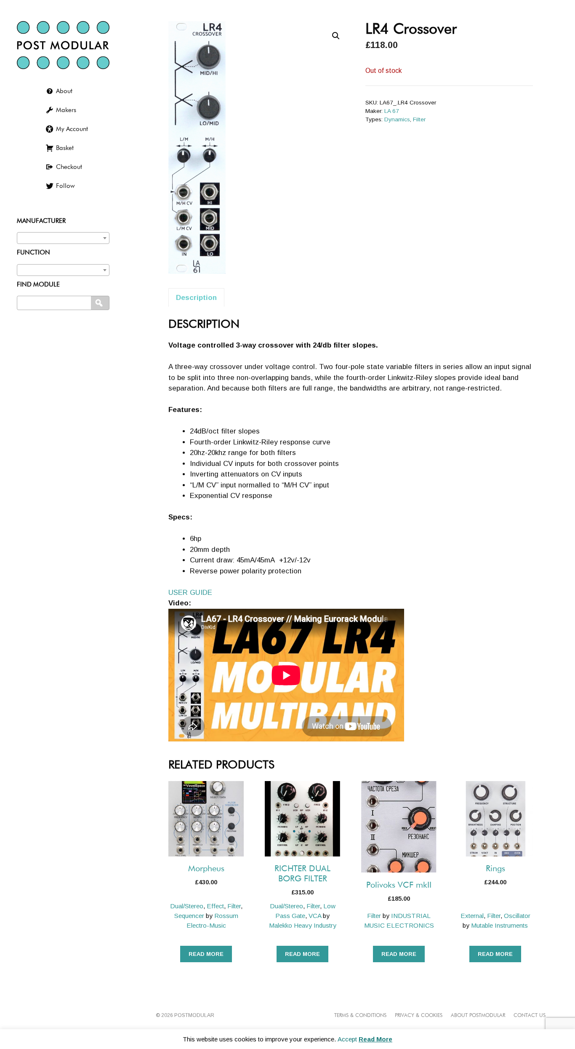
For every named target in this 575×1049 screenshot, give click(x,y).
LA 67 (391, 111)
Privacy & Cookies (418, 1015)
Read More (375, 1039)
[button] (335, 35)
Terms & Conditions (360, 1015)
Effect (215, 906)
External (472, 915)
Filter (419, 119)
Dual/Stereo (186, 906)
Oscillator (517, 915)
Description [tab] (196, 298)
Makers (66, 110)
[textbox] (63, 236)
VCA (315, 915)
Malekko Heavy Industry (302, 925)
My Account (72, 129)
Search (100, 303)
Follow (65, 186)
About (64, 91)
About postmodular (478, 1015)
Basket (65, 148)
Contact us (530, 1015)
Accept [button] (347, 1039)
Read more (206, 954)
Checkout (69, 167)
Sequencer (189, 915)
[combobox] (63, 238)
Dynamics (397, 119)
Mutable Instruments (499, 925)
